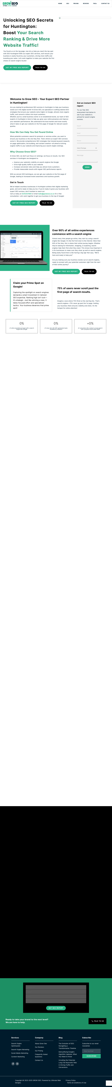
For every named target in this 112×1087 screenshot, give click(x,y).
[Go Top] (109, 1083)
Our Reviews (39, 1047)
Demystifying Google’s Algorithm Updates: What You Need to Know (68, 1054)
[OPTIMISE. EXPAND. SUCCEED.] (10, 3)
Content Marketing (18, 1057)
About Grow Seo (41, 1043)
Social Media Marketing (19, 1053)
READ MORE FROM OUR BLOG (72, 827)
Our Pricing (39, 1051)
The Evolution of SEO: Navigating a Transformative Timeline (67, 1046)
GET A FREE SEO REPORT (23, 390)
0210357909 (13, 780)
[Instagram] (17, 1063)
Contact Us (39, 1060)
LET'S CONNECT (61, 582)
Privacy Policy (71, 1080)
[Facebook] (13, 1063)
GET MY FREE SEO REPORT (17, 67)
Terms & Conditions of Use (76, 1083)
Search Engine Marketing (20, 1049)
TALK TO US (40, 67)
